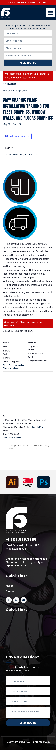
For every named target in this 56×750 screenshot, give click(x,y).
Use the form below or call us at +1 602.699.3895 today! (26, 669)
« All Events (9, 83)
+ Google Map (36, 427)
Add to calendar (17, 136)
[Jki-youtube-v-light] (24, 600)
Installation (15, 368)
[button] (50, 12)
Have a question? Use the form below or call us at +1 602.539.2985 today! (28, 27)
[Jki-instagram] (16, 600)
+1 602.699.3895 (21, 539)
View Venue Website (12, 437)
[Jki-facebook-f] (9, 600)
